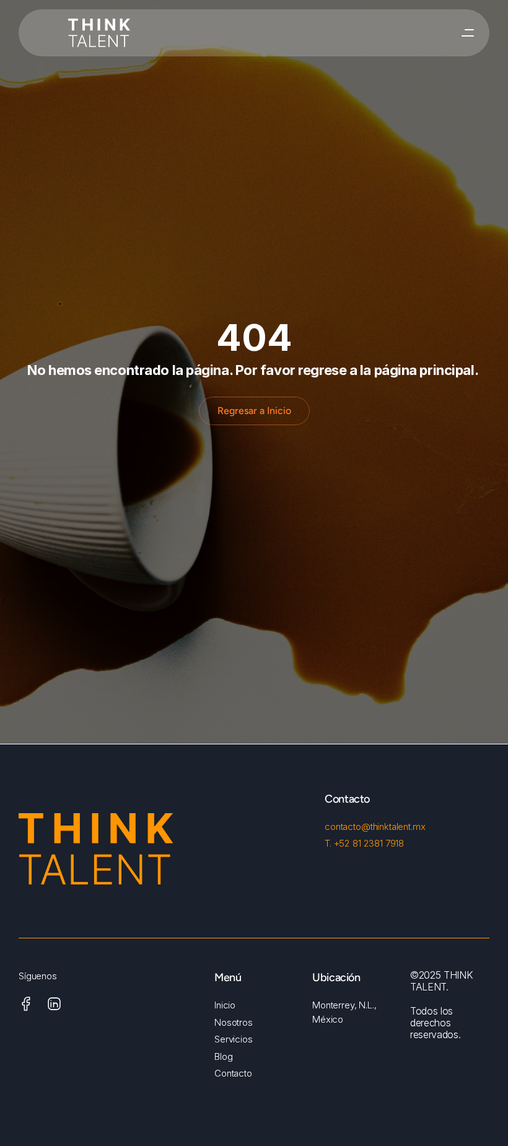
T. (329, 843)
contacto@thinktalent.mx (375, 826)
